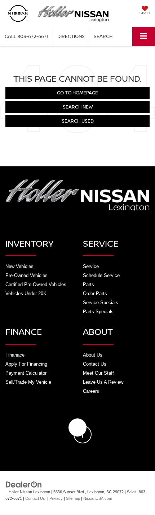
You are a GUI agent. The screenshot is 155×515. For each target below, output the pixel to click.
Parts (88, 284)
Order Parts (95, 293)
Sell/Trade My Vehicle (28, 382)
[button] (26, 36)
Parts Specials (98, 311)
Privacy (56, 498)
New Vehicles (19, 266)
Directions (71, 36)
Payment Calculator (25, 373)
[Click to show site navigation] (143, 36)
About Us (92, 355)
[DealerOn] (23, 484)
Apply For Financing (26, 364)
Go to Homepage (77, 92)
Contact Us (94, 364)
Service (91, 266)
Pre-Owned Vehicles (26, 275)
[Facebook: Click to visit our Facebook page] (77, 427)
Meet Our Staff (98, 373)
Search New (78, 106)
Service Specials (100, 302)
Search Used (78, 121)
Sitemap (73, 498)
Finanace (15, 355)
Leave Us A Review (103, 382)
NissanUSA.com (97, 498)
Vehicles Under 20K (25, 293)
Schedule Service (101, 275)
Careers (91, 391)
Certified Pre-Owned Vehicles (35, 284)
